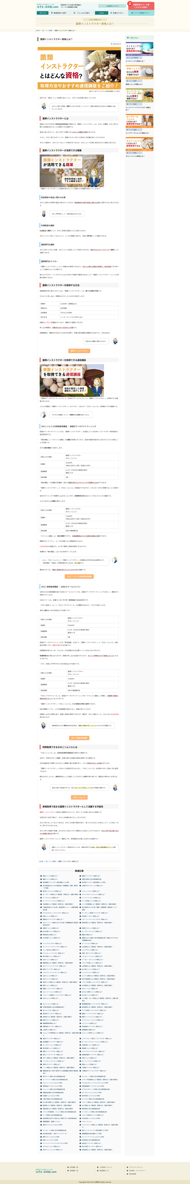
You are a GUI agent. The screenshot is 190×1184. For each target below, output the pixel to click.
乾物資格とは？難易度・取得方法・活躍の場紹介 (97, 1007)
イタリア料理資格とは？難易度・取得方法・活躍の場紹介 (100, 1079)
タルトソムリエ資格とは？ (51, 1004)
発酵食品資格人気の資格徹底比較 (53, 1092)
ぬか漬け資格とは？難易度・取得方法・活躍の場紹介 (59, 1102)
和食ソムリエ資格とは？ (50, 916)
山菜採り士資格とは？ (50, 1030)
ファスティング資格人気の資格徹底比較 (94, 1112)
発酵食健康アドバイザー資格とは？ (93, 1055)
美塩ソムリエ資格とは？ (89, 1064)
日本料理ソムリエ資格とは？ (52, 938)
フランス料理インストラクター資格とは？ (95, 982)
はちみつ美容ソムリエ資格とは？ (92, 992)
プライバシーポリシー (136, 1167)
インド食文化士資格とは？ (51, 950)
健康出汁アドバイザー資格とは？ (53, 919)
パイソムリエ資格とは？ (89, 1023)
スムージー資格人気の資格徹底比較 (54, 1089)
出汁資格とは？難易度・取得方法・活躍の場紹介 (97, 1105)
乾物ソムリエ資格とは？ (50, 985)
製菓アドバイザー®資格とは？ (91, 876)
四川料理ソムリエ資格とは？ (52, 931)
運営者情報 (132, 1174)
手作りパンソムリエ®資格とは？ (53, 1150)
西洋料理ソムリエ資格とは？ (52, 1048)
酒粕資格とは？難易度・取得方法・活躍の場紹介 (58, 1109)
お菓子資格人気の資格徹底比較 (52, 1099)
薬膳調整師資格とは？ (50, 1023)
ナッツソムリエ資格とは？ (90, 943)
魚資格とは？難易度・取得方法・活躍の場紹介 (57, 1017)
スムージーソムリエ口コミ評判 (52, 1083)
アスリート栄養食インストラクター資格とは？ (57, 995)
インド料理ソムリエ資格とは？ (91, 901)
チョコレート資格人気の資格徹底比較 (93, 1076)
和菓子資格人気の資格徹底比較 (91, 879)
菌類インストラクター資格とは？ (53, 988)
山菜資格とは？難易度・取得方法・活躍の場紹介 (97, 966)
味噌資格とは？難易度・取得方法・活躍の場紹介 (97, 1150)
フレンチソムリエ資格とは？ (91, 972)
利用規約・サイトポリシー (137, 1170)
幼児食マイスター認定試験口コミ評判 (93, 882)
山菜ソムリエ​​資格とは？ (50, 976)
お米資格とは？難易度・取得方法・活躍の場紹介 (97, 947)
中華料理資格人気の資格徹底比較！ (54, 1007)
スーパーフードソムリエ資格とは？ (54, 901)
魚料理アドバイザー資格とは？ (52, 1013)
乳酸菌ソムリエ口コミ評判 (51, 1096)
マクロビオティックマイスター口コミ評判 (95, 1083)
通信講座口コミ (104, 1170)
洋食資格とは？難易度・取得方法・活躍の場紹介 (58, 904)
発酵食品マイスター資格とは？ (52, 1026)
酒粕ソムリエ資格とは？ (50, 876)
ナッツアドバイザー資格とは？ (52, 943)
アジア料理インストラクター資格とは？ (94, 1010)
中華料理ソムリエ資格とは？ (91, 1045)
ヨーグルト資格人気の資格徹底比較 (93, 1099)
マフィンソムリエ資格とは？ (91, 891)
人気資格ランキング (112, 6)
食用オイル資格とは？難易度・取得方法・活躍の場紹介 (60, 982)
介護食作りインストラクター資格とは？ (94, 1071)
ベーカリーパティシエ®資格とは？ (92, 959)
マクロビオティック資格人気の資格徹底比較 (96, 1089)
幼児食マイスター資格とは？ (91, 916)
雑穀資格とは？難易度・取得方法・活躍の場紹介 (58, 963)
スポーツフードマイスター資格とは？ (54, 966)
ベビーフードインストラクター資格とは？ (95, 919)
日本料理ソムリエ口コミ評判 (91, 1118)
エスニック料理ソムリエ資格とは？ (93, 1033)
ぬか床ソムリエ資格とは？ (90, 995)
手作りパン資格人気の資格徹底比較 (54, 1076)
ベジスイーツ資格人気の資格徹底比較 (54, 1130)
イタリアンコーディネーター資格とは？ (55, 972)
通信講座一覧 (74, 1170)
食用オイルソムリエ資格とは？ (52, 891)
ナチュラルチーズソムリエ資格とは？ (93, 894)
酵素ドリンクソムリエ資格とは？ (92, 1017)
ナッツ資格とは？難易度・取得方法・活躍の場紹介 (59, 1067)
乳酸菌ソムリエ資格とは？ (90, 1048)
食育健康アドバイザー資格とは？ (53, 1042)
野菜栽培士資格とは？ (50, 935)
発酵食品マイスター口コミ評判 (52, 1086)
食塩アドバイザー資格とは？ (52, 1038)
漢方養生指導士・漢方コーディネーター (55, 1133)
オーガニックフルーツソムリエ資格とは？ (95, 1042)
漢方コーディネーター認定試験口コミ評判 (95, 1130)
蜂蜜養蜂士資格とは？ (89, 1030)
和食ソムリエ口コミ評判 (50, 1140)
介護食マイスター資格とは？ (91, 1067)
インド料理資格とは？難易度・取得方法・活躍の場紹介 (99, 904)
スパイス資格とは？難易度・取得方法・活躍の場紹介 (98, 976)
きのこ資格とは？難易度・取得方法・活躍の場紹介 (59, 1058)
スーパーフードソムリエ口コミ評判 (93, 1137)
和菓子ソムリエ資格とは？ (51, 928)
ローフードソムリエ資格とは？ (91, 1061)
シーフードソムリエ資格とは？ (91, 898)
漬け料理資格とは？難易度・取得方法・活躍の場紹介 (98, 979)
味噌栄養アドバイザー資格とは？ (92, 1026)
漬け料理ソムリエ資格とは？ (52, 956)
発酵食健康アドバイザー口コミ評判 (93, 1086)
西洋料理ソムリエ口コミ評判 (91, 1096)
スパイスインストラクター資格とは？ (93, 1051)
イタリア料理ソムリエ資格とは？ (92, 963)
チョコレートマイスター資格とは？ (54, 953)
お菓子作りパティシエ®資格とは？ (92, 885)
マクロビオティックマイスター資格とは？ (56, 913)
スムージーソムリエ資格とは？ (52, 992)
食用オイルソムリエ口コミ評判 (52, 1125)
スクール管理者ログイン (142, 13)
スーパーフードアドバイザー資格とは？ (55, 947)
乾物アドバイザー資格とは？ (52, 969)
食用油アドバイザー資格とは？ (91, 1143)
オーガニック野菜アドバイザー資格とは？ (95, 913)
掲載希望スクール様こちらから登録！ (141, 5)
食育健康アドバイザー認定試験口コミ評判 (56, 882)
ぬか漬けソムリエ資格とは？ (91, 969)
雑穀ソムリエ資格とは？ (50, 879)
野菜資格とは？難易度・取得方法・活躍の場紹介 (97, 922)
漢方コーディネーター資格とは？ (53, 1055)
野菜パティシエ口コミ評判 (51, 1137)
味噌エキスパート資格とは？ (52, 1064)
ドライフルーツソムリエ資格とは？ (93, 1020)
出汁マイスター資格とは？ (51, 1010)
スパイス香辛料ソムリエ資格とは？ (93, 1115)
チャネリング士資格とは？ (135, 61)
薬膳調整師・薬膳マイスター (52, 1121)
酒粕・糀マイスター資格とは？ (91, 953)
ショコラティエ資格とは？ (90, 950)
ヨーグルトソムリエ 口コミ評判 (92, 1092)
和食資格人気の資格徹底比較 (91, 1140)
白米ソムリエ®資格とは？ (51, 979)
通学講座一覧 (74, 1167)
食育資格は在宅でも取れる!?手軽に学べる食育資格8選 (60, 1118)
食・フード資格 (47, 30)
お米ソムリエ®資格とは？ (51, 998)
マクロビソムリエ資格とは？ (52, 1146)
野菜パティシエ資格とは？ (51, 1020)
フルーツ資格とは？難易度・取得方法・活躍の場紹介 (98, 1102)
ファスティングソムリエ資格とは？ (54, 1061)
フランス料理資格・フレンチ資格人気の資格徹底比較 (59, 1112)
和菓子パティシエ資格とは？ (91, 928)
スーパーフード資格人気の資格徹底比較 (55, 1079)
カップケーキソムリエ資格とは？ (92, 931)
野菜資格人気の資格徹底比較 (91, 1109)
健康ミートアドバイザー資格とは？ (93, 1013)
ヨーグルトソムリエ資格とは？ (52, 1045)
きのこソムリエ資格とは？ (90, 988)
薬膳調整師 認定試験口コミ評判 (92, 1133)
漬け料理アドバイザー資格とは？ (92, 1146)
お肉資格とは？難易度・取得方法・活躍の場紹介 (97, 985)
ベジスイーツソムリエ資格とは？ (92, 956)
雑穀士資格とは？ (87, 935)
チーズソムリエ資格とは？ (51, 898)
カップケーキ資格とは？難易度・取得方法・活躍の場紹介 (61, 894)
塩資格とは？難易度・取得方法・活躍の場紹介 (57, 1105)
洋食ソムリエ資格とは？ (89, 1058)
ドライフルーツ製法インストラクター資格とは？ (97, 1038)
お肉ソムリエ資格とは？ (50, 959)
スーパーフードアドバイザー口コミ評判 (55, 1143)
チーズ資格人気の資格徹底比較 (52, 1115)
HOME (38, 30)
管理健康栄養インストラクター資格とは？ (95, 1004)
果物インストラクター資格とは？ (53, 1051)
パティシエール (87, 1121)
